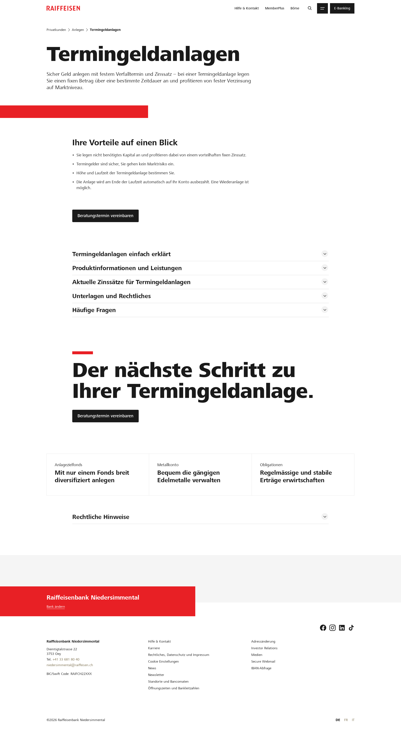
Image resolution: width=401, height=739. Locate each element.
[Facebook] (323, 628)
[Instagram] (332, 628)
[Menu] (322, 8)
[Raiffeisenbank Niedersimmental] (63, 8)
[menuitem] (246, 8)
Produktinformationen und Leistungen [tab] (127, 268)
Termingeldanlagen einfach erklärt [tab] (122, 254)
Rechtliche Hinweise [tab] (100, 516)
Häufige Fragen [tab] (94, 310)
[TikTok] (351, 628)
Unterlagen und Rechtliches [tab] (111, 296)
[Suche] (309, 8)
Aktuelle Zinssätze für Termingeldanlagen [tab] (131, 282)
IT (353, 720)
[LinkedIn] (342, 628)
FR (346, 720)
